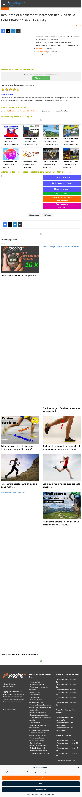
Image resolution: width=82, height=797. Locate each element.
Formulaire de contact (10, 709)
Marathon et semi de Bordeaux (40, 707)
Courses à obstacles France (62, 197)
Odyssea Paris (35, 723)
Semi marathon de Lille (38, 733)
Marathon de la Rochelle (38, 735)
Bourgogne (34, 215)
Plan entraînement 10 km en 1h (67, 740)
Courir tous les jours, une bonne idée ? (19, 654)
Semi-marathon (41, 52)
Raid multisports (62, 204)
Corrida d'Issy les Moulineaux (39, 730)
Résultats (5, 9)
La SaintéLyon (35, 710)
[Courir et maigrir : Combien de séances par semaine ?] (62, 326)
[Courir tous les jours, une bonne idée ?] (20, 572)
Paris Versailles (35, 695)
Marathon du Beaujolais (38, 712)
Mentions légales (8, 686)
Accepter (41, 778)
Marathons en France (61, 189)
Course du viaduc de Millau (39, 715)
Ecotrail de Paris (35, 743)
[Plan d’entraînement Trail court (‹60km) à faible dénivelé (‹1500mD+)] (62, 505)
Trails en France (62, 194)
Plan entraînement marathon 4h (67, 690)
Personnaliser (41, 790)
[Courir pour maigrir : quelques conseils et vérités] (62, 467)
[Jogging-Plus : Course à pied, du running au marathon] (18, 3)
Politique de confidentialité (47, 794)
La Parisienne (34, 697)
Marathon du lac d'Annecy (39, 745)
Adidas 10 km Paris (36, 702)
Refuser (41, 784)
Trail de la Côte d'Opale (37, 748)
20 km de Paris (35, 692)
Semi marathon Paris (37, 684)
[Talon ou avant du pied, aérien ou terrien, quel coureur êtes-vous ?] (20, 430)
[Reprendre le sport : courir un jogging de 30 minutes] (20, 467)
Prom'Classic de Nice (37, 740)
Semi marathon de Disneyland (40, 753)
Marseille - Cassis (36, 700)
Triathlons (62, 207)
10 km (38, 55)
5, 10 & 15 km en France (62, 177)
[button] (79, 768)
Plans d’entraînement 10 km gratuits (18, 275)
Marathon (39, 48)
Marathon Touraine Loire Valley (40, 705)
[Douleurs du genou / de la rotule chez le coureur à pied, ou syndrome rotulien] (62, 430)
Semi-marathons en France (62, 183)
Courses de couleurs (61, 200)
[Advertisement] (17, 49)
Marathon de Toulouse (37, 738)
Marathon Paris (35, 682)
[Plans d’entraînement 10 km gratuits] (20, 259)
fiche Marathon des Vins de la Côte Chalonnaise (22, 111)
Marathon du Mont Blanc (38, 751)
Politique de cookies (32, 794)
